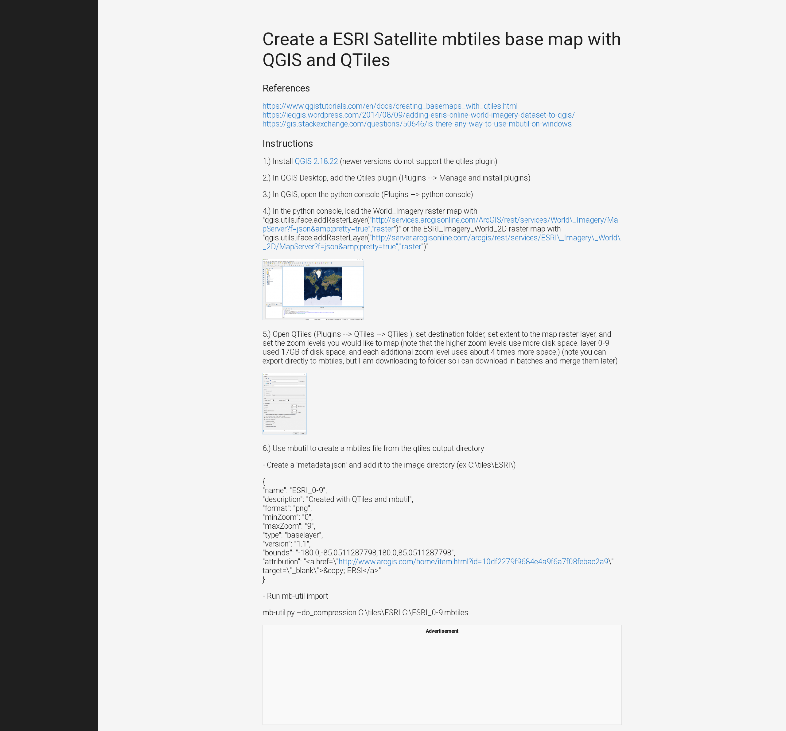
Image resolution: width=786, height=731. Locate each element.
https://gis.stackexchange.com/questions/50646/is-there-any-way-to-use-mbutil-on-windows (417, 123)
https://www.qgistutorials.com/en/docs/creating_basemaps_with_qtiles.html (390, 106)
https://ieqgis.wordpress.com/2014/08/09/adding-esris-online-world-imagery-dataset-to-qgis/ (419, 115)
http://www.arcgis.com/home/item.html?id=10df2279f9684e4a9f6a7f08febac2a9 (473, 561)
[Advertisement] (442, 678)
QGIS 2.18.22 (316, 161)
